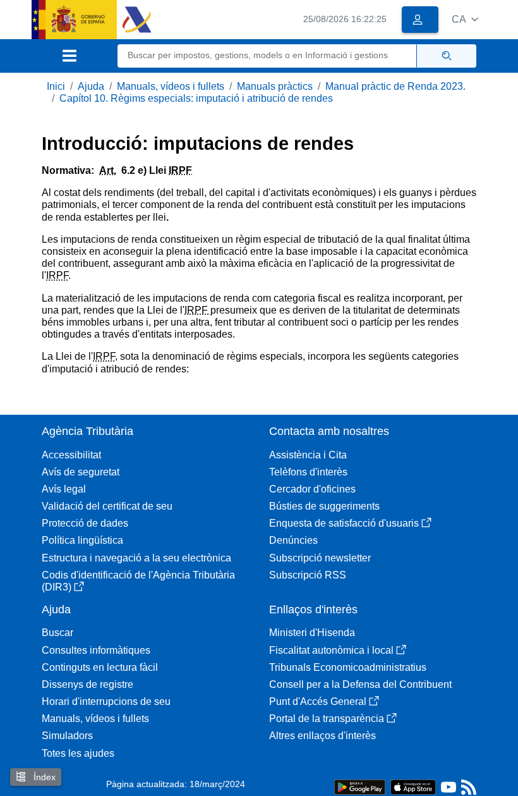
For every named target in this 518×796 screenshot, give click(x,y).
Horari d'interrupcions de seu (106, 701)
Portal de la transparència (326, 718)
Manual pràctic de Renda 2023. (395, 86)
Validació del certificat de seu (107, 506)
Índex (43, 777)
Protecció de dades (85, 523)
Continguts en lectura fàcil (100, 667)
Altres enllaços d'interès (322, 735)
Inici (56, 86)
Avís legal (64, 489)
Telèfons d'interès (308, 472)
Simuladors (67, 735)
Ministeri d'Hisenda (312, 632)
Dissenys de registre (87, 684)
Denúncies (293, 540)
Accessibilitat (71, 455)
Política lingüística (82, 540)
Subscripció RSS (307, 575)
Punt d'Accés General (317, 701)
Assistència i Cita (308, 455)
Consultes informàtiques (96, 650)
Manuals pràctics (275, 86)
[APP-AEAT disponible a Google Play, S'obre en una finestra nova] (359, 786)
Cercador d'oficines (312, 489)
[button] (464, 19)
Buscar (57, 632)
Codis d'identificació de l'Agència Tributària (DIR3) (138, 581)
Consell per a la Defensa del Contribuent (360, 684)
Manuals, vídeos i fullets (170, 86)
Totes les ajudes (78, 753)
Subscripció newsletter (320, 558)
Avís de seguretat (80, 472)
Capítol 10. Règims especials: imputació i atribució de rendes (196, 98)
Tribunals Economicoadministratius (347, 667)
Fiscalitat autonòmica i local (331, 650)
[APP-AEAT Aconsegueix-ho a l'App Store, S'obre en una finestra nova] (413, 786)
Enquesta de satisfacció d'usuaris (344, 523)
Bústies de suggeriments (324, 506)
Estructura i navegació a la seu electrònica (136, 558)
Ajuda (91, 86)
